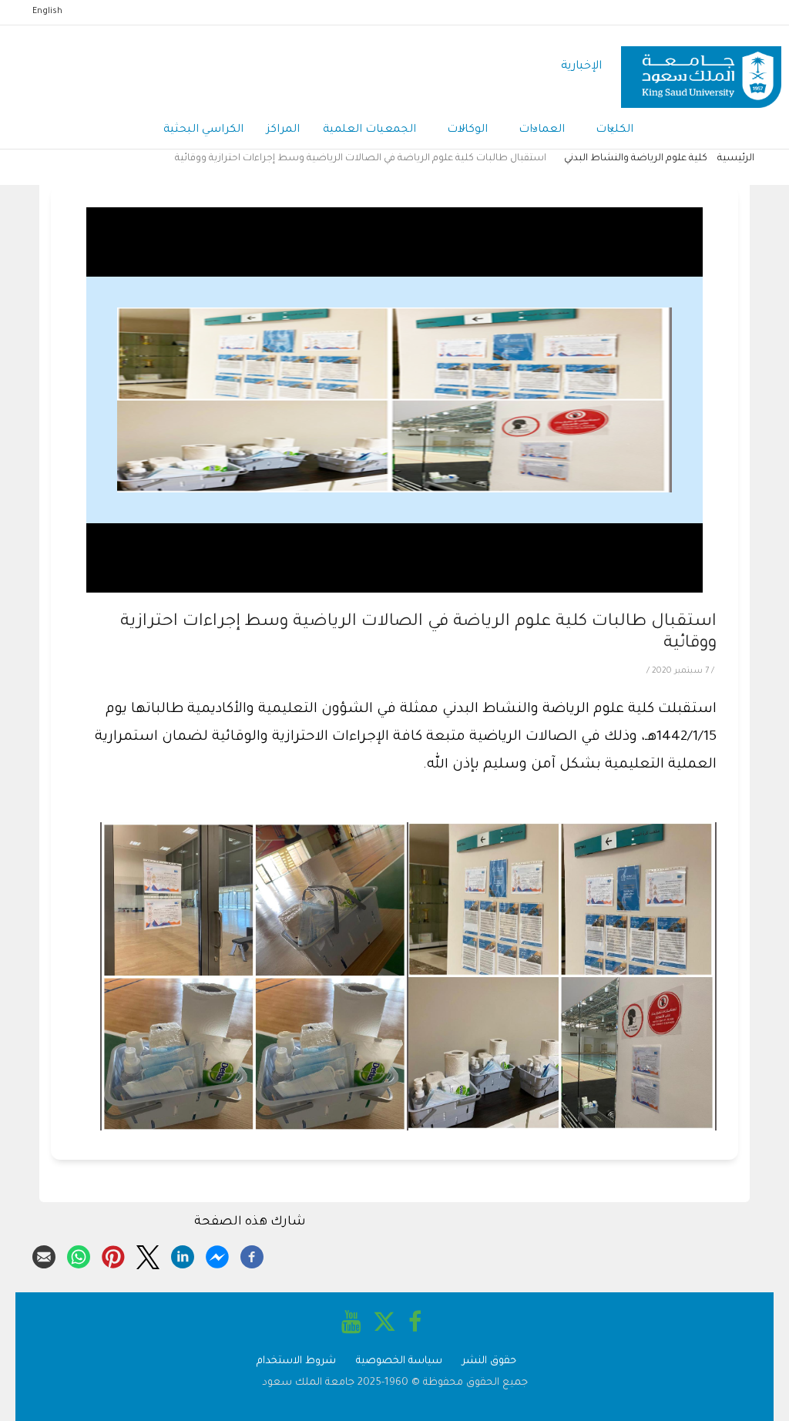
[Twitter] (147, 1254)
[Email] (43, 1254)
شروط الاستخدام (296, 1361)
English (47, 11)
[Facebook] (252, 1254)
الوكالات (467, 130)
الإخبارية (581, 66)
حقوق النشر (489, 1361)
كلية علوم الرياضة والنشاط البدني (635, 158)
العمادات (542, 130)
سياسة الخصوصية (399, 1361)
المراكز (283, 130)
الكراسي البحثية (203, 130)
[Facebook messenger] (217, 1254)
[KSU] (701, 67)
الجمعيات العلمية (369, 130)
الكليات (614, 130)
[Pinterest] (113, 1254)
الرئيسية (735, 158)
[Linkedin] (182, 1254)
